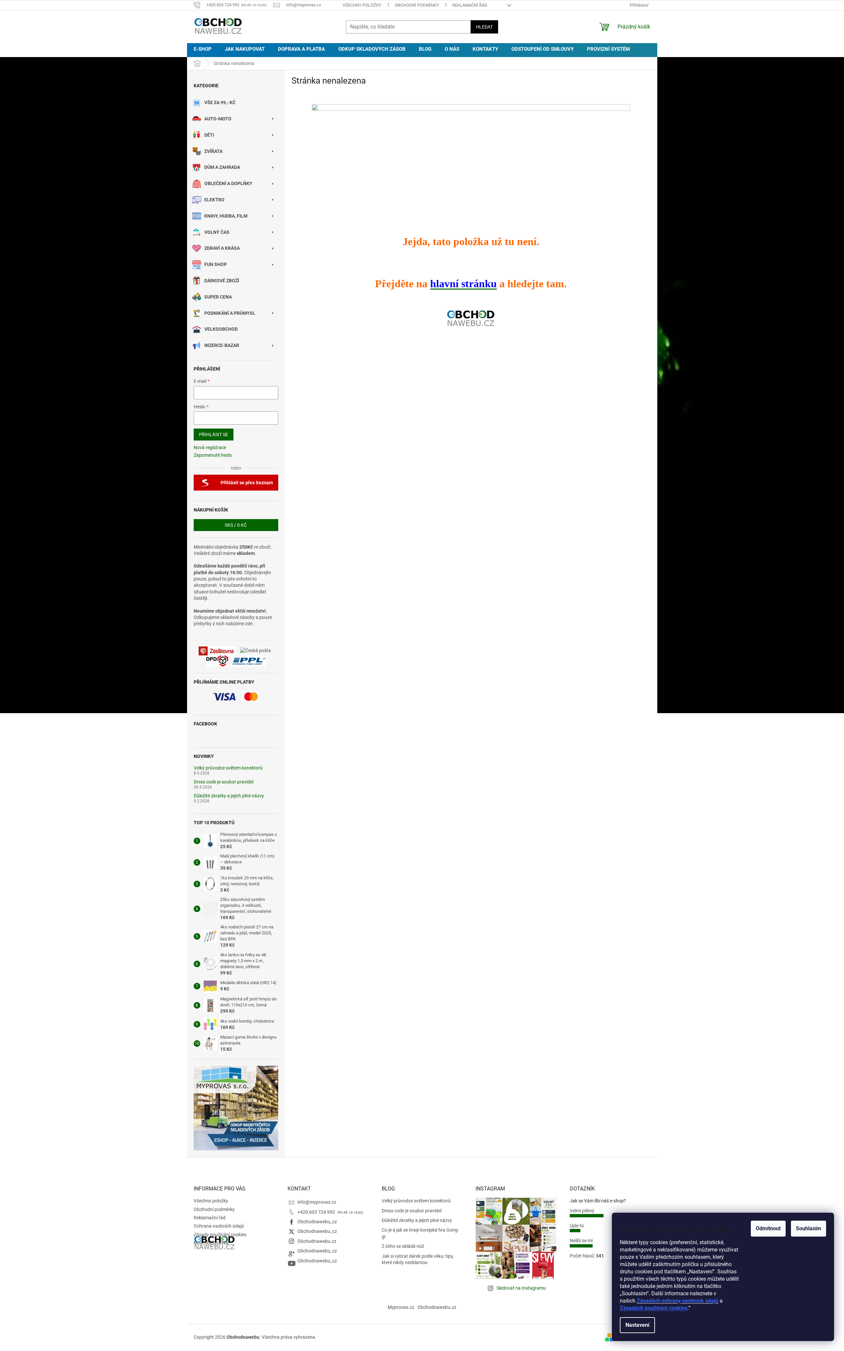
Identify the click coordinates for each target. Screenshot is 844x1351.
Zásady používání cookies (220, 1234)
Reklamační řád (469, 5)
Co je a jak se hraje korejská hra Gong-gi (420, 1233)
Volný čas (216, 232)
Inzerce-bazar (221, 345)
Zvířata (213, 151)
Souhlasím (808, 1228)
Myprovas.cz (401, 1307)
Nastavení (637, 1325)
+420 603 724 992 (316, 1212)
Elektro (214, 199)
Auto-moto (217, 118)
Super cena (218, 297)
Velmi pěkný (582, 1210)
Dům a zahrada (222, 167)
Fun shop (215, 264)
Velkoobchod (221, 329)
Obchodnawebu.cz (316, 1241)
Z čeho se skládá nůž (403, 1246)
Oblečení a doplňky (228, 183)
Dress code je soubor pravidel (223, 781)
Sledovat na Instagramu (521, 1288)
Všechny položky (362, 5)
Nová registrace (210, 447)
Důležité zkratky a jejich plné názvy (229, 795)
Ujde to (577, 1225)
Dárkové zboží (221, 280)
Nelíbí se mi (581, 1240)
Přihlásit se (213, 434)
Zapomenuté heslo (213, 455)
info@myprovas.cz (316, 1202)
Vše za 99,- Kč (219, 102)
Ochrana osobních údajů (219, 1226)
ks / (236, 525)
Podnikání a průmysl (229, 313)
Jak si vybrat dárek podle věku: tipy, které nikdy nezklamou (418, 1259)
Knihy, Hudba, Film (225, 216)
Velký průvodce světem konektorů (228, 768)
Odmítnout (768, 1228)
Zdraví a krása (222, 248)
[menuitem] (202, 49)
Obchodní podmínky (417, 5)
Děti (209, 135)
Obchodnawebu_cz (317, 1221)
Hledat (484, 27)
